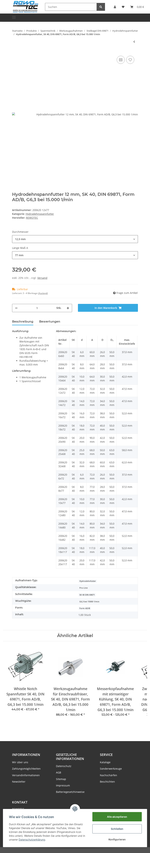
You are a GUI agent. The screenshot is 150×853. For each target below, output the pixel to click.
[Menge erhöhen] (68, 308)
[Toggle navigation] (14, 16)
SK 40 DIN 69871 (87, 595)
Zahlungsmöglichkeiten (26, 768)
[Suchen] (101, 7)
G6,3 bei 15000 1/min (89, 601)
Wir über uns (20, 762)
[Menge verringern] (16, 308)
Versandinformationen (26, 775)
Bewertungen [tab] (49, 321)
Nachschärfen (108, 775)
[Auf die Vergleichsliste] (121, 60)
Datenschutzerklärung (32, 839)
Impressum (63, 785)
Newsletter (18, 781)
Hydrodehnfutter (87, 581)
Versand (42, 278)
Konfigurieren (117, 839)
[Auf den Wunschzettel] (130, 60)
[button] (115, 6)
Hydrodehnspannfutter (40, 214)
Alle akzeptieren (117, 816)
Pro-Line (83, 588)
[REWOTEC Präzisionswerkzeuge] (25, 6)
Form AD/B (84, 608)
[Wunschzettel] (123, 6)
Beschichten (107, 781)
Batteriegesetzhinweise (70, 792)
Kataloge (105, 762)
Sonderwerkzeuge (111, 768)
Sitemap (61, 779)
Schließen (117, 828)
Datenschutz (63, 766)
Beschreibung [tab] (22, 321)
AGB (58, 772)
